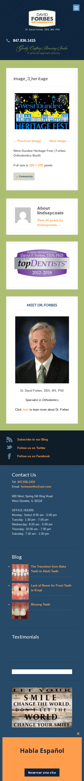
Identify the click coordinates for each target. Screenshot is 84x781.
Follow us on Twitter (31, 448)
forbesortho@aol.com (36, 486)
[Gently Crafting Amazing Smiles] (42, 20)
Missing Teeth (41, 604)
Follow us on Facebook (33, 456)
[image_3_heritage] (41, 111)
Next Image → (60, 141)
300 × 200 (36, 165)
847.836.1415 (26, 482)
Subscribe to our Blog (32, 439)
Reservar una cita (42, 773)
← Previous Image (27, 141)
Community (24, 176)
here (26, 409)
